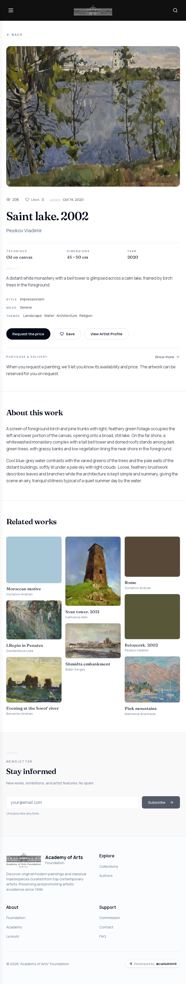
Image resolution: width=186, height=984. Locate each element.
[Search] (175, 10)
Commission (109, 917)
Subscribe (156, 802)
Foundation (15, 917)
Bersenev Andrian (19, 714)
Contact (106, 927)
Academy (14, 927)
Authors (106, 875)
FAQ (102, 936)
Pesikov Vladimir (24, 230)
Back (17, 35)
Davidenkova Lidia (19, 651)
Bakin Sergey (75, 669)
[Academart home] (93, 10)
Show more (164, 356)
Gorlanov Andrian (19, 594)
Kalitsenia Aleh (76, 617)
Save (70, 333)
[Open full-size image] (93, 116)
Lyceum (12, 936)
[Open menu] (11, 10)
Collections (108, 866)
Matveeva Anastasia (140, 714)
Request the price (28, 333)
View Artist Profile (106, 333)
